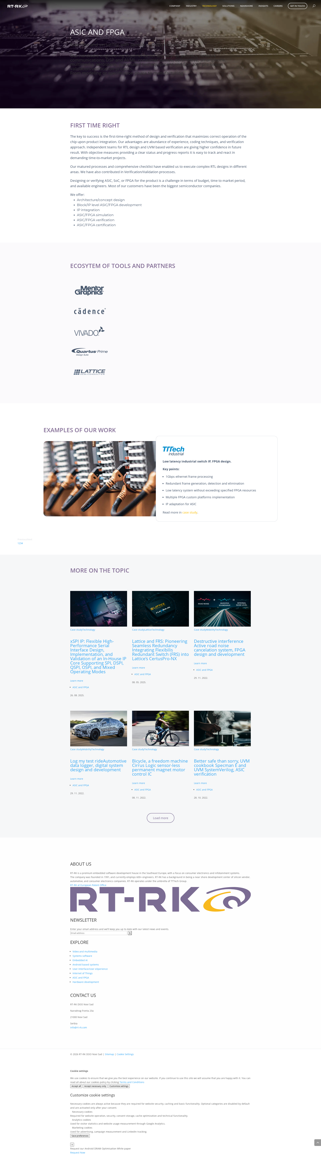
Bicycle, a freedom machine (160, 767)
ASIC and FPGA (81, 687)
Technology (209, 5)
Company (174, 5)
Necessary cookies (81, 1111)
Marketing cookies (81, 1127)
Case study (76, 629)
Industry (191, 5)
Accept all (76, 1086)
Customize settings (119, 1086)
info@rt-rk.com (78, 1027)
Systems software (82, 955)
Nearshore (246, 5)
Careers (278, 5)
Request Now (77, 1152)
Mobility (210, 629)
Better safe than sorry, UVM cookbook (222, 767)
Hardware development (86, 982)
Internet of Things (83, 973)
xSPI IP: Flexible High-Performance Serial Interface (98, 656)
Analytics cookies (81, 1119)
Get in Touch (297, 5)
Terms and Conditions (132, 1082)
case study (189, 512)
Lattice (148, 629)
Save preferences (80, 1135)
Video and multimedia (85, 951)
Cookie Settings (125, 1054)
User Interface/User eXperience (90, 968)
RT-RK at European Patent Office (88, 885)
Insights (263, 5)
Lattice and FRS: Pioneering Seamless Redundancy (160, 650)
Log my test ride (98, 765)
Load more (160, 818)
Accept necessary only (95, 1086)
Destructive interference (219, 647)
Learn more (76, 680)
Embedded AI (80, 960)
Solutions (228, 5)
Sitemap (109, 1054)
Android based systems (86, 964)
